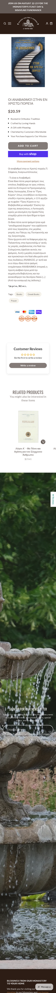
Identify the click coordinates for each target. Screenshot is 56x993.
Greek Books (33, 294)
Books (19, 294)
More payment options (28, 161)
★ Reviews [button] (53, 499)
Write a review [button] (28, 365)
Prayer (14, 300)
